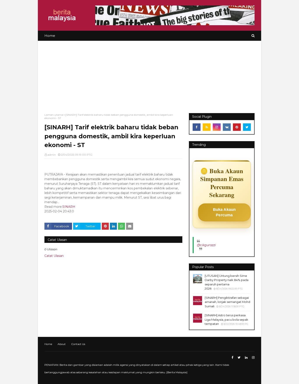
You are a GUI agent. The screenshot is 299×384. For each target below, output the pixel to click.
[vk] (227, 127)
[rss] (207, 127)
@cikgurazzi (206, 245)
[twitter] (247, 127)
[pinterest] (237, 127)
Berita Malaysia (176, 372)
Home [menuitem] (49, 36)
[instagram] (217, 127)
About (62, 344)
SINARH (68, 207)
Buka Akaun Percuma (224, 212)
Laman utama (53, 114)
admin (51, 154)
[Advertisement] (149, 73)
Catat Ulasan (54, 256)
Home (48, 344)
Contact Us (78, 344)
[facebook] (197, 127)
